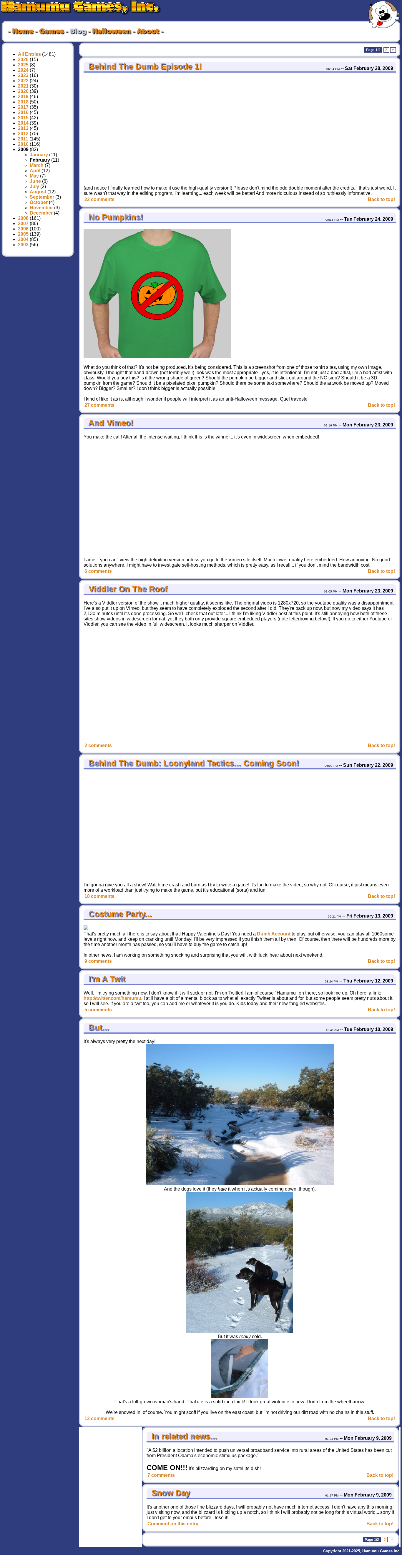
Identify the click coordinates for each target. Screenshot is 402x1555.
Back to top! (381, 199)
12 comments (99, 1418)
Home (22, 31)
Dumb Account (273, 933)
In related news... (183, 1436)
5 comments (98, 1009)
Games (51, 31)
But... (97, 1027)
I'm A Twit (105, 979)
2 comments (98, 745)
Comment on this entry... (174, 1523)
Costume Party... (119, 914)
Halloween (111, 31)
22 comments (99, 199)
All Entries (29, 54)
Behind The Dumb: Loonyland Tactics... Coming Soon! (192, 763)
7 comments (161, 1475)
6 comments (98, 571)
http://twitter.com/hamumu (112, 998)
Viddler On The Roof (126, 589)
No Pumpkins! (114, 217)
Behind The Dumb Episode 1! (144, 66)
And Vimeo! (109, 423)
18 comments (99, 896)
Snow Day (169, 1493)
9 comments (98, 961)
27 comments (99, 405)
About (148, 31)
